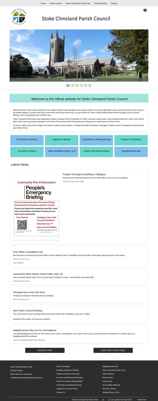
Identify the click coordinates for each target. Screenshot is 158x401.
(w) (103, 400)
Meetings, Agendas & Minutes (67, 370)
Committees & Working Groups (96, 139)
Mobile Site (142, 400)
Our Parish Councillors (27, 139)
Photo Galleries (100, 3)
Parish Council (56, 3)
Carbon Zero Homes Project (96, 151)
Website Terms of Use (111, 392)
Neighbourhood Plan (131, 151)
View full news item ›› (22, 259)
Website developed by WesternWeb (85, 400)
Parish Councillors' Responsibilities (69, 381)
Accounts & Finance (27, 151)
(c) (109, 400)
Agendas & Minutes (62, 139)
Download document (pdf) (73, 181)
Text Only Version (109, 389)
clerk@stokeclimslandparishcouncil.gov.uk (26, 378)
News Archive (108, 378)
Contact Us (60, 392)
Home (43, 3)
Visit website (18, 263)
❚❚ (67, 86)
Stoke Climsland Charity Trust (78, 3)
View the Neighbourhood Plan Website (29, 340)
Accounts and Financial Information (69, 378)
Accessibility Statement (111, 385)
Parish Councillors (63, 366)
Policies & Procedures (131, 139)
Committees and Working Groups (69, 385)
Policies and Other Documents (68, 374)
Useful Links (107, 381)
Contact (114, 3)
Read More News (44, 350)
